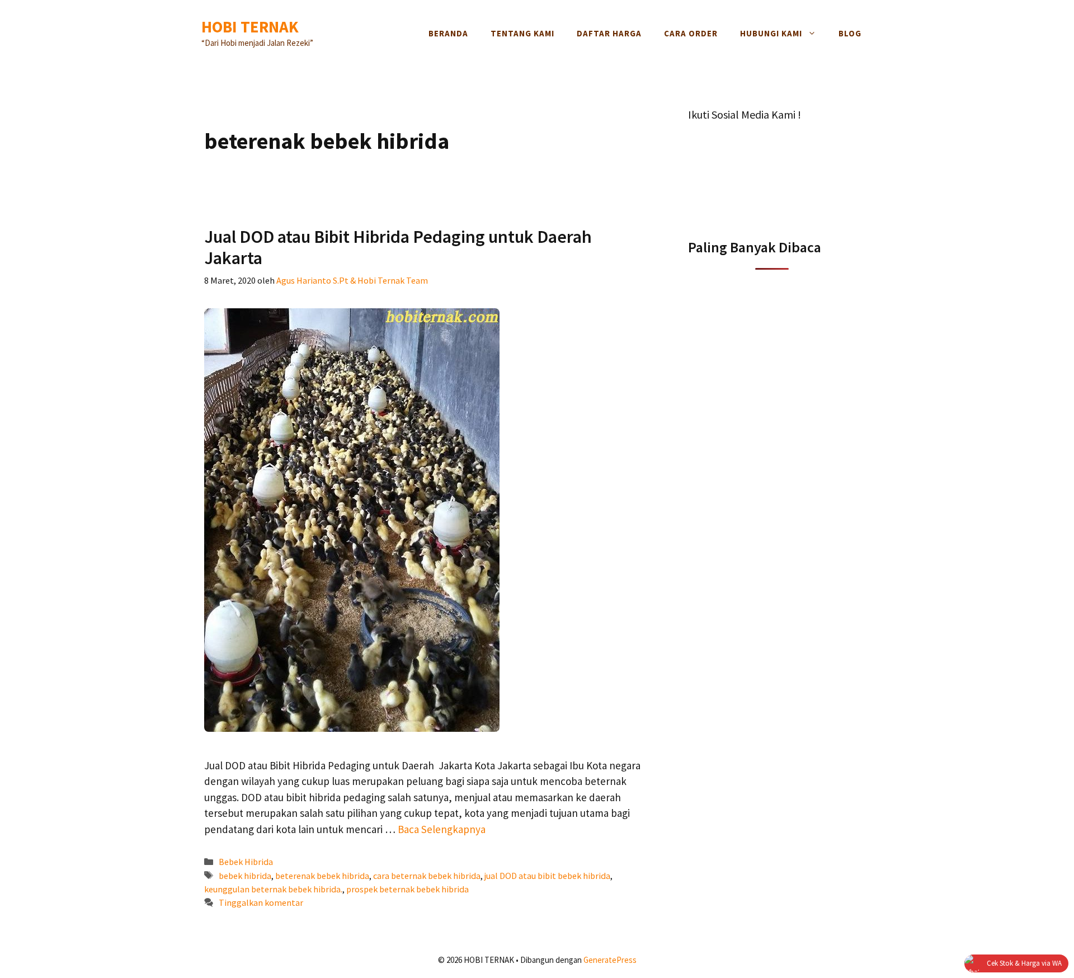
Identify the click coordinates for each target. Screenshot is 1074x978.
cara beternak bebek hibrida (427, 875)
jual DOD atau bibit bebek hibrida (547, 875)
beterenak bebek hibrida (322, 875)
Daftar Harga (609, 33)
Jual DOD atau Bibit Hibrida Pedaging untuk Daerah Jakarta (398, 247)
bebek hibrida (245, 875)
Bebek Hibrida (246, 861)
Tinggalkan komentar (261, 902)
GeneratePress (610, 960)
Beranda (448, 33)
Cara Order (691, 33)
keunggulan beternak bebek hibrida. (273, 889)
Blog (850, 33)
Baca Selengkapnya (442, 829)
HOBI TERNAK (250, 26)
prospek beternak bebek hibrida (407, 889)
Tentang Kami (522, 33)
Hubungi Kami (771, 33)
